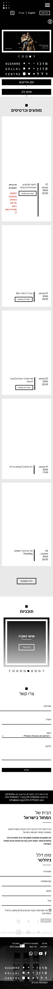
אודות (44, 943)
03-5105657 (12, 797)
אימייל (48, 719)
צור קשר (33, 946)
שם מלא (47, 706)
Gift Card (14, 946)
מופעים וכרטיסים (30, 943)
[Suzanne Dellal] (6, 5)
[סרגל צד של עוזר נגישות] (50, 21)
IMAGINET (43, 982)
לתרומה (44, 12)
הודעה (48, 746)
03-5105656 (33, 797)
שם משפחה (46, 881)
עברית (21, 12)
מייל (49, 900)
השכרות (16, 943)
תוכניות (43, 946)
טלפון (48, 891)
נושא (49, 733)
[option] (26, 41)
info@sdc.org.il (17, 800)
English (31, 12)
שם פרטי (47, 871)
